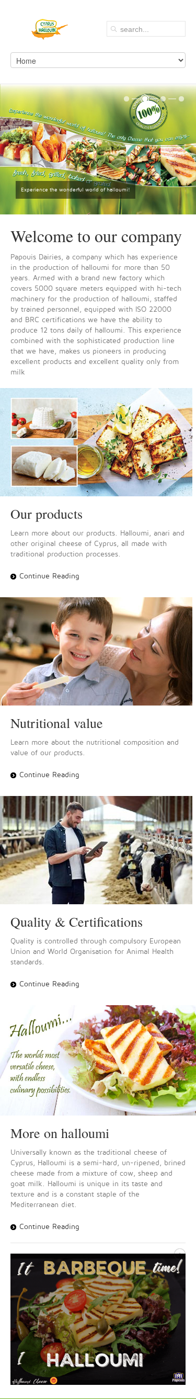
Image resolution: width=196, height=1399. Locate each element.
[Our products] (98, 442)
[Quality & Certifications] (98, 850)
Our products (46, 513)
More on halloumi (59, 1133)
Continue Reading (49, 576)
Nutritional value (56, 723)
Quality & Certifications (76, 921)
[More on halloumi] (98, 1060)
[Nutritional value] (98, 651)
